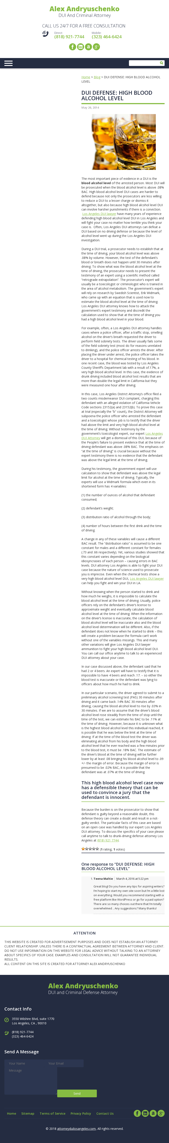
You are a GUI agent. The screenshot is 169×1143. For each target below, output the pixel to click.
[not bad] (90, 848)
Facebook (72, 46)
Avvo (88, 46)
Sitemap (27, 1113)
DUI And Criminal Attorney (84, 11)
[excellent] (97, 848)
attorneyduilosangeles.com (76, 1129)
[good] (94, 848)
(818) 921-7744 (69, 37)
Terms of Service (52, 1113)
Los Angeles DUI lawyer (99, 214)
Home (85, 77)
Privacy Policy (81, 1113)
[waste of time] (83, 848)
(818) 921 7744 (108, 840)
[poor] (86, 848)
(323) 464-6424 (106, 37)
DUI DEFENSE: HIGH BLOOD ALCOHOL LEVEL (116, 95)
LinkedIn (80, 46)
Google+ (96, 46)
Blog (97, 77)
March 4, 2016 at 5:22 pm (132, 879)
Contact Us (105, 1113)
